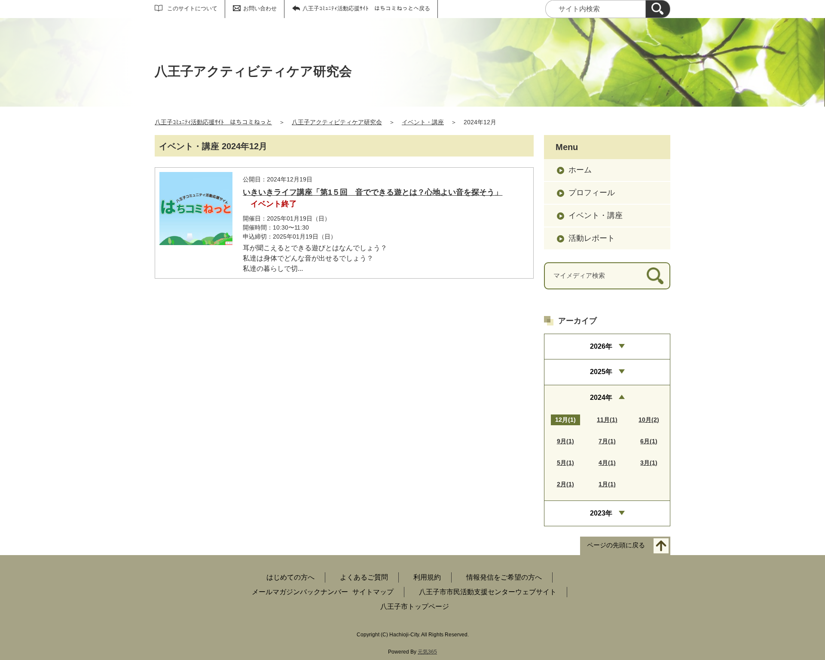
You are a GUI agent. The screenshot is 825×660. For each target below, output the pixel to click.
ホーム (580, 170)
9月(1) (565, 441)
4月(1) (607, 462)
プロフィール (591, 192)
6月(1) (648, 441)
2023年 (601, 513)
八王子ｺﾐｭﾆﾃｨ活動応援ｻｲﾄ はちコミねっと (213, 122)
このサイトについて (192, 8)
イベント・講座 (423, 122)
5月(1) (565, 462)
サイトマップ (373, 592)
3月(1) (648, 462)
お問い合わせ (260, 8)
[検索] (657, 9)
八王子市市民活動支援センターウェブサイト (487, 592)
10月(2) (649, 419)
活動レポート (591, 238)
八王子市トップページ (414, 606)
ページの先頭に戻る (616, 545)
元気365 (427, 652)
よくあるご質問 (364, 577)
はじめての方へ (290, 577)
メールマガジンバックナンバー (300, 592)
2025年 (601, 371)
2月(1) (565, 484)
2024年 (601, 397)
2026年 (601, 346)
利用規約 (427, 577)
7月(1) (607, 441)
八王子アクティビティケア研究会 (337, 122)
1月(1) (607, 484)
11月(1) (607, 419)
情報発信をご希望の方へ (504, 577)
